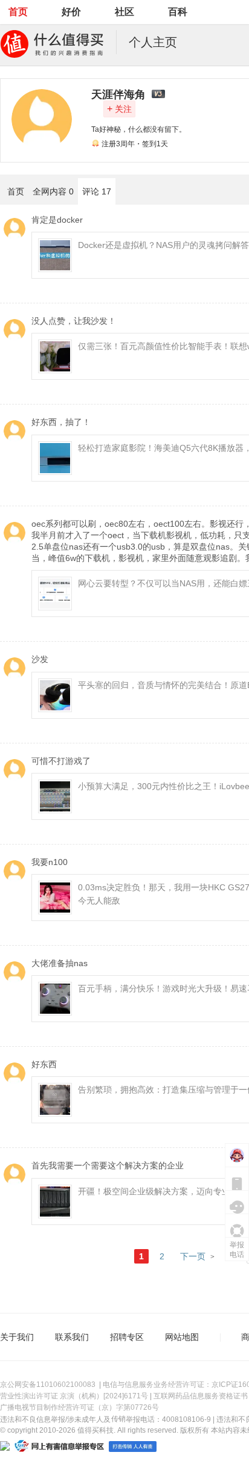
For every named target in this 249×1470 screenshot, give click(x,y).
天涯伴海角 (118, 94)
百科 (177, 12)
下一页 (192, 1256)
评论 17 (96, 191)
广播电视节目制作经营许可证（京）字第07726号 (79, 1407)
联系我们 (72, 1337)
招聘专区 (127, 1337)
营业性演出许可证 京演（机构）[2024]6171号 (74, 1396)
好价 (71, 12)
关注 (119, 109)
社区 (124, 12)
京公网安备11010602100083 (47, 1384)
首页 (18, 12)
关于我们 (17, 1337)
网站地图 (182, 1337)
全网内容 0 (53, 191)
